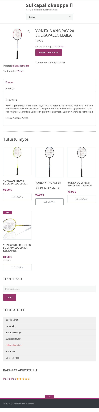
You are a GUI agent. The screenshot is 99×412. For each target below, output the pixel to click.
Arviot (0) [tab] (10, 88)
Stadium (59, 46)
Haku (9, 297)
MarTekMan (9, 378)
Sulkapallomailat (20, 65)
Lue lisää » (17, 197)
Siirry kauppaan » (48, 52)
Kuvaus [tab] (9, 82)
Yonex (21, 71)
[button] (28, 31)
